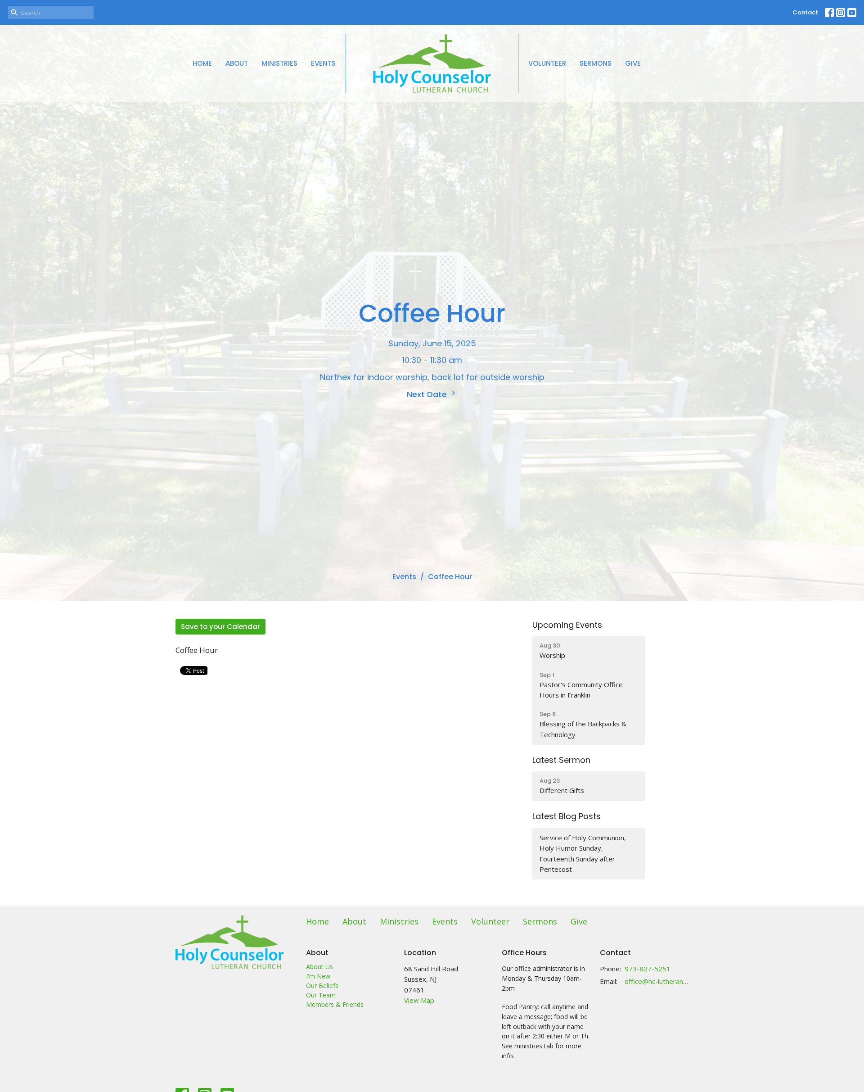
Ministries (279, 63)
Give (633, 63)
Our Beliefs (322, 985)
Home (202, 63)
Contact (805, 12)
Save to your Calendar (220, 626)
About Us (319, 966)
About (236, 63)
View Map (419, 1000)
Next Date (428, 394)
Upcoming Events (567, 624)
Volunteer (547, 63)
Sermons (596, 63)
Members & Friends (335, 1004)
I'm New (318, 976)
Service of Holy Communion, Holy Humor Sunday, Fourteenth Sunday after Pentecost (583, 853)
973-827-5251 (647, 968)
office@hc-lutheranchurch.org (657, 981)
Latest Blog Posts (566, 816)
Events (323, 63)
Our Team (321, 995)
